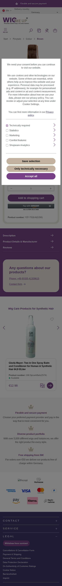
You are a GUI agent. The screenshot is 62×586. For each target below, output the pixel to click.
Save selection (31, 161)
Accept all (31, 176)
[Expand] (54, 125)
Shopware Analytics (19, 145)
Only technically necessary (31, 168)
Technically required (19, 125)
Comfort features (17, 140)
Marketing (14, 135)
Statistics (14, 130)
